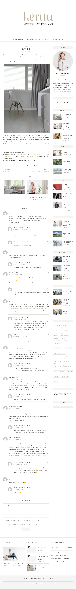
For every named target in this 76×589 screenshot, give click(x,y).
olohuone (63, 356)
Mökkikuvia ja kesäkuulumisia (66, 151)
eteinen (63, 333)
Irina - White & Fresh (15, 212)
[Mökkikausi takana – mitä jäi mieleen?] (57, 171)
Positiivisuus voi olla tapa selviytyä (68, 242)
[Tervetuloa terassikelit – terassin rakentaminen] (31, 559)
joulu (56, 338)
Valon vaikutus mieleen (66, 275)
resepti (56, 363)
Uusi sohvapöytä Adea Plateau (14, 196)
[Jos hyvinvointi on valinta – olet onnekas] (57, 259)
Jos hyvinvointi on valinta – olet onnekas (67, 258)
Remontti (66, 361)
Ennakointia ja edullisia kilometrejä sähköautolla (68, 267)
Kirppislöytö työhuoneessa (36, 154)
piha (55, 358)
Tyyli (63, 374)
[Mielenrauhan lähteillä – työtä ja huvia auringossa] (57, 292)
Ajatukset (57, 325)
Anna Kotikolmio (14, 272)
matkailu (46, 39)
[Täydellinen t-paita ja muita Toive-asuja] (57, 196)
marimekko (57, 351)
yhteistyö (57, 39)
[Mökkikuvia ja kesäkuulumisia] (57, 153)
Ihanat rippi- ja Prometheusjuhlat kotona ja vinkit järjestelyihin (67, 136)
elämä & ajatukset (32, 39)
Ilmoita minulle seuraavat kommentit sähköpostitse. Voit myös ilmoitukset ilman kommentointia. (21, 525)
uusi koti (65, 376)
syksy (56, 371)
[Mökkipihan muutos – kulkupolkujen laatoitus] (57, 162)
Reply (48, 212)
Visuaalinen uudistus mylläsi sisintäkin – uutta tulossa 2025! (67, 125)
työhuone (56, 376)
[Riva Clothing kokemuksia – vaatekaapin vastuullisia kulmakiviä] (57, 205)
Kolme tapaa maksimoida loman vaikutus (68, 233)
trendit (56, 374)
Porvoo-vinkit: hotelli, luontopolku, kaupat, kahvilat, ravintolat (67, 301)
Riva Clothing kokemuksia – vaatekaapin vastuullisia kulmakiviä (66, 205)
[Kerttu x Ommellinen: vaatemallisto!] (57, 187)
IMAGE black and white (15, 406)
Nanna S (16, 334)
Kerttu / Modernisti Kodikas (22, 227)
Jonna (11, 477)
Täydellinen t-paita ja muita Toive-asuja (67, 195)
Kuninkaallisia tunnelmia (66, 310)
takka (62, 371)
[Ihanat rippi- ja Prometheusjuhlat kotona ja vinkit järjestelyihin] (57, 136)
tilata (8, 526)
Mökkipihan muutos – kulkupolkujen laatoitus (68, 161)
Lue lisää (5, 569)
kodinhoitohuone (58, 343)
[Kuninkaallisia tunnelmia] (57, 312)
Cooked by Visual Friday (38, 583)
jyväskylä (57, 340)
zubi (10, 346)
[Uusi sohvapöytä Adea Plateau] (14, 187)
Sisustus (56, 368)
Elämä (65, 330)
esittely (52, 39)
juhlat (63, 338)
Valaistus (64, 379)
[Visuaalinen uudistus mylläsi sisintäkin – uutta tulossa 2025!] (37, 187)
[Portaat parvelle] (31, 568)
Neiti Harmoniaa (13, 377)
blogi (66, 328)
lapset (65, 345)
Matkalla (65, 351)
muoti (63, 353)
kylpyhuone (57, 345)
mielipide (56, 353)
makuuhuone (67, 348)
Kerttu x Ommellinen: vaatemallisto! (66, 186)
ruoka (63, 363)
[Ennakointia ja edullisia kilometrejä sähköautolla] (57, 268)
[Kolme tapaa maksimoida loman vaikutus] (57, 234)
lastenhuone (57, 348)
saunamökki (67, 366)
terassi (69, 371)
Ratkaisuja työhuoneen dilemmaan (26, 156)
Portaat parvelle (42, 565)
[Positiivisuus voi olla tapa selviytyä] (57, 243)
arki (64, 325)
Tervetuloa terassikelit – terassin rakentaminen (43, 558)
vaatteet (56, 379)
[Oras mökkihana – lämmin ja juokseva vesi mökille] (31, 550)
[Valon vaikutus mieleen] (57, 277)
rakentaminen (57, 361)
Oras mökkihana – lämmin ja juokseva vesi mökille (42, 549)
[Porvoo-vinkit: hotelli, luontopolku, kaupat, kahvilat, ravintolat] (57, 302)
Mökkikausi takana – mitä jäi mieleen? (68, 169)
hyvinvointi (40, 39)
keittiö (64, 340)
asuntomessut (58, 328)
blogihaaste (57, 330)
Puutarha (63, 358)
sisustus (15, 39)
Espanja (56, 333)
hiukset (56, 335)
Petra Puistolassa (14, 437)
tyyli (25, 39)
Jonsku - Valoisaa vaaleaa (17, 299)
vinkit (56, 381)
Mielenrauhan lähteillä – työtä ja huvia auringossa (67, 291)
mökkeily (20, 39)
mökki (56, 356)
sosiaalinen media (66, 368)
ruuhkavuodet (58, 366)
